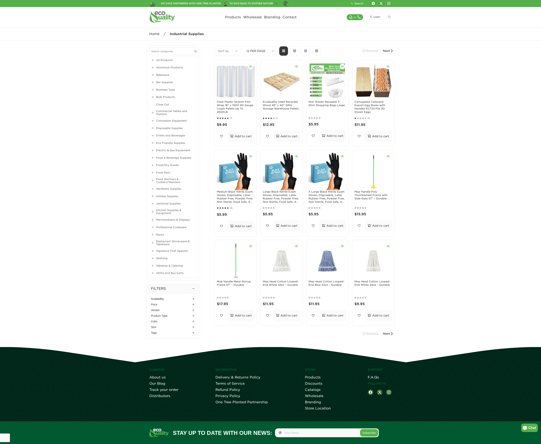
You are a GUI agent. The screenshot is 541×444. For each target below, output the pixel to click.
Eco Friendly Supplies (170, 142)
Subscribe (369, 432)
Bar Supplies (164, 82)
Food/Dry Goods (167, 165)
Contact (289, 17)
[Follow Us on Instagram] (389, 392)
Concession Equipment (171, 120)
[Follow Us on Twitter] (380, 392)
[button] (173, 288)
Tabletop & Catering (169, 265)
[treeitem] (173, 60)
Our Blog (157, 383)
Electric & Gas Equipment (173, 150)
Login (376, 16)
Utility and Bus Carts (170, 273)
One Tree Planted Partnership (241, 402)
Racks (160, 234)
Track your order (164, 389)
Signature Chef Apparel (172, 250)
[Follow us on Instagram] (389, 3)
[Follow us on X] (381, 3)
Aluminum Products (169, 67)
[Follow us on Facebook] (373, 3)
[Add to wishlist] (221, 136)
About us (157, 377)
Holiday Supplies (167, 196)
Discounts (313, 383)
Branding (272, 17)
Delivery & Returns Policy (237, 377)
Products (233, 17)
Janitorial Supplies (168, 203)
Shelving (162, 258)
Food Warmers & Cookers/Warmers (168, 181)
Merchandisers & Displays (173, 219)
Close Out (162, 104)
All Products (164, 60)
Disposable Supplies (169, 128)
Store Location (318, 408)
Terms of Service (230, 383)
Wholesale (252, 17)
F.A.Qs (373, 377)
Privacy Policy (227, 396)
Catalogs (313, 389)
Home (154, 34)
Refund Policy (227, 389)
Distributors (159, 396)
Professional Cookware (171, 227)
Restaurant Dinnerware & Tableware (173, 243)
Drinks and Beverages (170, 135)
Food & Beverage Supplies (173, 157)
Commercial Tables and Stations (171, 113)
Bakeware (162, 74)
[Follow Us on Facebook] (370, 392)
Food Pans (163, 172)
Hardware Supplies (168, 188)
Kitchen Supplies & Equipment (168, 212)
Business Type (165, 89)
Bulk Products (165, 97)
